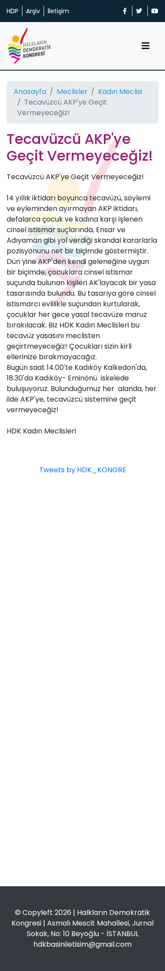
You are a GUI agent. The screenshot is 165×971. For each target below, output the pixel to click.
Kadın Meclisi (120, 92)
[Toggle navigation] (145, 46)
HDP (12, 11)
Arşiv (33, 11)
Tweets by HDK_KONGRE (82, 470)
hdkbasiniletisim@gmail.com (82, 944)
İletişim (58, 11)
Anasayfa (30, 92)
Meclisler (72, 92)
